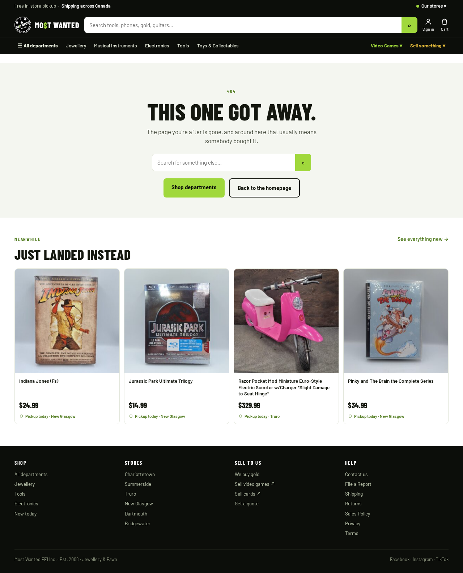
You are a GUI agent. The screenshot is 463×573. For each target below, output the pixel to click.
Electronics (157, 45)
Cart (445, 29)
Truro (130, 494)
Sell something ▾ (427, 45)
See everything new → (423, 239)
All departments (31, 474)
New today (25, 513)
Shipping (354, 494)
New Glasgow (139, 503)
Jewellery (76, 45)
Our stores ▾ (433, 6)
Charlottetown (140, 474)
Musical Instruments (115, 45)
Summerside (138, 484)
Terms (351, 533)
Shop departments (194, 187)
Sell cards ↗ (248, 494)
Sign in (428, 29)
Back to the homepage (264, 187)
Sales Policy (357, 513)
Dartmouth (136, 513)
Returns (353, 503)
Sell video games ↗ (255, 484)
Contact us (356, 474)
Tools (183, 45)
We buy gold (247, 474)
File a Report (358, 484)
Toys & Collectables (218, 45)
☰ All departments (38, 45)
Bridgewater (137, 523)
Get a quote (247, 503)
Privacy (352, 523)
